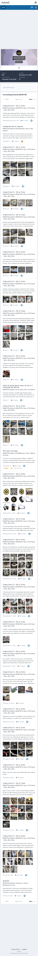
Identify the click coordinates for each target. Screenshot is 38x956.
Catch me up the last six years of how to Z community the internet (18, 386)
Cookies (24, 949)
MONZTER (6, 108)
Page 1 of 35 (19, 99)
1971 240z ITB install (10, 451)
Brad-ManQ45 (20, 128)
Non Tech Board (30, 389)
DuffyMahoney (20, 453)
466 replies (17, 466)
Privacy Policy (15, 949)
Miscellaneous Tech (9, 885)
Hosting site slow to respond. (13, 126)
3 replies (18, 895)
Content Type (9, 87)
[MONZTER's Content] (19, 68)
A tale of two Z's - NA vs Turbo (14, 106)
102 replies (25, 120)
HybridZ (5, 2)
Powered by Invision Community (19, 953)
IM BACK (6, 881)
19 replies (16, 141)
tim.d (17, 389)
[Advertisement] (19, 30)
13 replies (15, 400)
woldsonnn (19, 883)
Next (30, 99)
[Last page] (34, 99)
